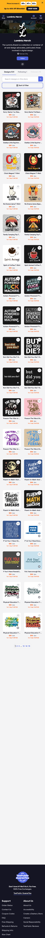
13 (24, 646)
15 (29, 646)
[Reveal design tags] (18, 107)
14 (26, 646)
